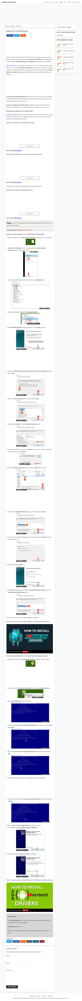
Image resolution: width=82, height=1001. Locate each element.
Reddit (23, 941)
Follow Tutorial (17, 150)
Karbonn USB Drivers (66, 40)
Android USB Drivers (9, 2)
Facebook (16, 941)
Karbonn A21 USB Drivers (24, 230)
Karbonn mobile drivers (14, 114)
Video (16, 922)
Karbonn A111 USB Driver (69, 50)
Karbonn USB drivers (11, 65)
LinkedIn (36, 941)
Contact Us (47, 930)
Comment (9, 970)
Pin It (42, 941)
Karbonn (13, 26)
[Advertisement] (41, 15)
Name (8, 956)
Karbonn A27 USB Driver (68, 57)
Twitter (9, 941)
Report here (19, 926)
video (8, 225)
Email (8, 963)
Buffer (29, 941)
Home (8, 26)
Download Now (29, 146)
